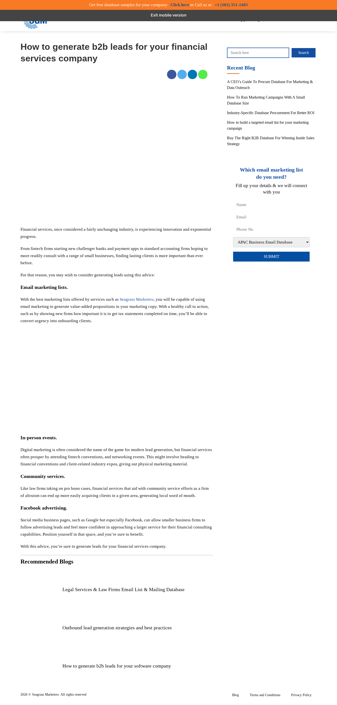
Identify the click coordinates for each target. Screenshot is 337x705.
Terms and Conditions (265, 695)
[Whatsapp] (202, 75)
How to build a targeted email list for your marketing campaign (268, 125)
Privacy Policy (301, 695)
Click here (179, 4)
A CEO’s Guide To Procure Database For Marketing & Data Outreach (270, 85)
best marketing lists (53, 299)
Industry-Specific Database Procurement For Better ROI (270, 113)
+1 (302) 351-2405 (231, 4)
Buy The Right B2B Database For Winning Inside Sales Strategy (270, 141)
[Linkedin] (192, 75)
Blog (235, 695)
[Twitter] (182, 75)
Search (303, 53)
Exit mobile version (169, 15)
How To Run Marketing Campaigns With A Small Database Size (266, 100)
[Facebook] (171, 75)
